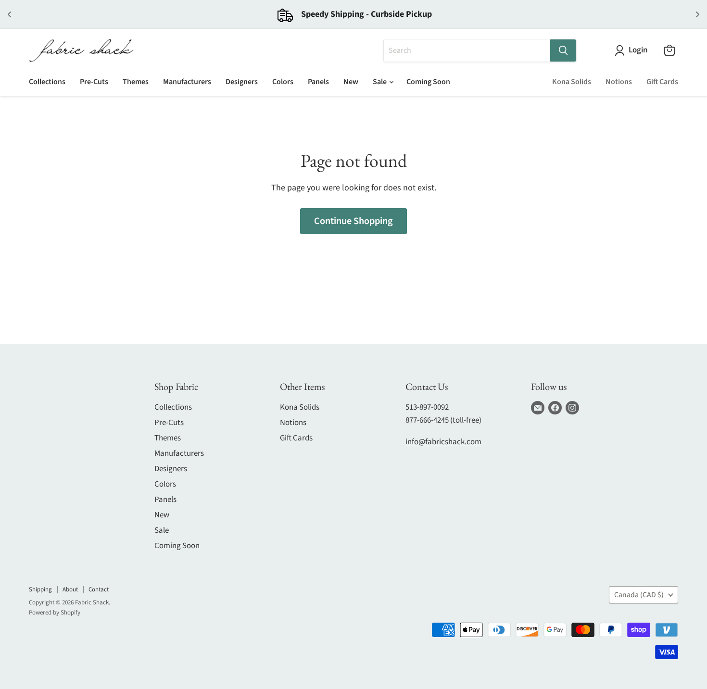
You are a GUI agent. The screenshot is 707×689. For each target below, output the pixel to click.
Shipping (40, 589)
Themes (136, 81)
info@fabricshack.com (443, 442)
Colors (282, 81)
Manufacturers (187, 81)
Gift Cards (662, 81)
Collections (47, 81)
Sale (380, 81)
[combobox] (467, 50)
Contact (98, 589)
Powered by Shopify (54, 612)
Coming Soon (428, 81)
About (70, 589)
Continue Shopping (353, 221)
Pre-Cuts (94, 81)
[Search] (563, 50)
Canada (639, 594)
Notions (619, 81)
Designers (242, 81)
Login (638, 50)
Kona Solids (571, 81)
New (350, 81)
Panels (318, 81)
